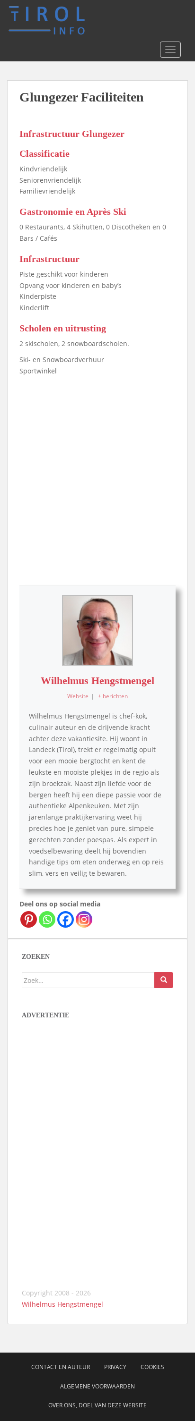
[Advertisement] (97, 478)
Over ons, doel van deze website (97, 1405)
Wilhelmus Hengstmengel (97, 680)
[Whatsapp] (47, 919)
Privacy (115, 1367)
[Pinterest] (28, 919)
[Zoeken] (163, 980)
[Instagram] (84, 919)
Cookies (152, 1367)
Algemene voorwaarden (97, 1386)
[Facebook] (65, 919)
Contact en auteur (60, 1367)
